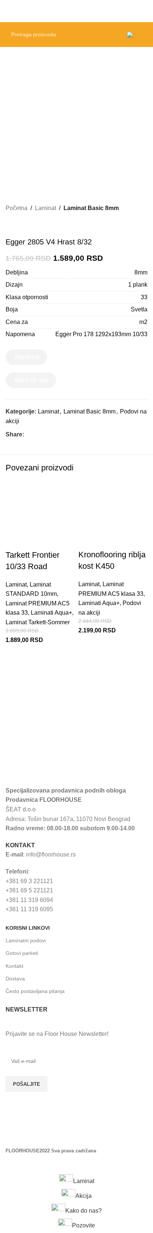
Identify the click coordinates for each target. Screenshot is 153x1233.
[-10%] (40, 514)
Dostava (15, 979)
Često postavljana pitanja (35, 991)
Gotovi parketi (22, 953)
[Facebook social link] (28, 435)
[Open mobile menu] (144, 11)
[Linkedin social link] (54, 435)
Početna (16, 208)
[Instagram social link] (31, 1134)
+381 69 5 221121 (29, 890)
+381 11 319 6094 (29, 900)
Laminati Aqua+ (51, 612)
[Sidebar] (9, 1164)
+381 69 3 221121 (29, 881)
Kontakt (14, 966)
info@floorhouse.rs (51, 854)
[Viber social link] (71, 435)
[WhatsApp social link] (62, 435)
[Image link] (61, 764)
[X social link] (37, 435)
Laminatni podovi (26, 940)
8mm (140, 272)
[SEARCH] (112, 34)
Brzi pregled (15, 662)
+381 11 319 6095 (29, 909)
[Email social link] (45, 435)
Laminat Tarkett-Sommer (38, 622)
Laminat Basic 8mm (91, 208)
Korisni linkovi (28, 928)
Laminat (45, 208)
